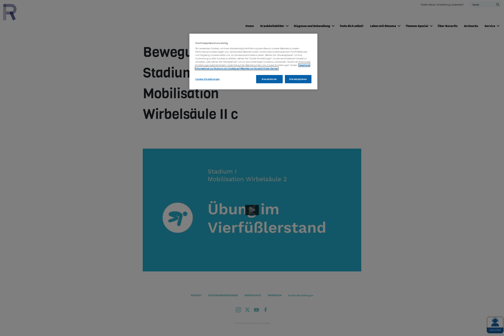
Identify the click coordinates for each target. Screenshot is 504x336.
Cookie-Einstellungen (207, 79)
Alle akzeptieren (298, 79)
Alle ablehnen (269, 79)
